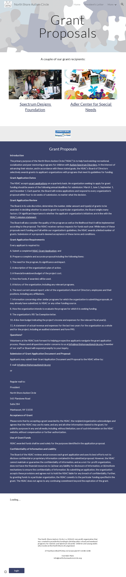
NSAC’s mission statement (23, 217)
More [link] (111, 4)
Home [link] (77, 4)
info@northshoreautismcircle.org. (86, 344)
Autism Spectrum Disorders (83, 164)
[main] (67, 26)
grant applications (38, 183)
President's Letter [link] (94, 4)
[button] (122, 4)
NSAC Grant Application (44, 251)
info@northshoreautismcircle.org (34, 365)
